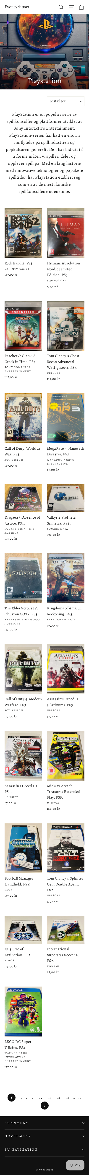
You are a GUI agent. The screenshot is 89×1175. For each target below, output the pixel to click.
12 (58, 1097)
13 (67, 1097)
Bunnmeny (17, 1122)
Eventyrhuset (17, 7)
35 (79, 1097)
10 (40, 1097)
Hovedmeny (18, 1136)
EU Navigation (21, 1149)
